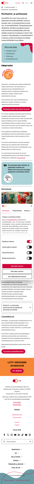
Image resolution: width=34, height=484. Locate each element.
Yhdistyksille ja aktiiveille (15, 464)
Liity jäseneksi (17, 417)
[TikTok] (22, 435)
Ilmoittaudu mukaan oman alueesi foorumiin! (16, 109)
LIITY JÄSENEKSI (17, 371)
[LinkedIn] (19, 435)
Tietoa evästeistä (9, 480)
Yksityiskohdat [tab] (17, 210)
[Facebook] (4, 435)
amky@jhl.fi (21, 158)
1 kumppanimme (11, 220)
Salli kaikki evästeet (17, 266)
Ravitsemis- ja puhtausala (9, 9)
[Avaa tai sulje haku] (23, 3)
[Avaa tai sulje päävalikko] (31, 3)
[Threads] (30, 435)
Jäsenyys (15, 460)
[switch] (29, 247)
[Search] (30, 441)
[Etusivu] (2, 7)
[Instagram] (12, 435)
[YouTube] (15, 435)
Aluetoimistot (17, 404)
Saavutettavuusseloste (23, 480)
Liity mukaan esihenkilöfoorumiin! (13, 351)
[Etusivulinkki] (4, 2)
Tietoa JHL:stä (16, 468)
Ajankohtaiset (16, 449)
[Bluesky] (26, 435)
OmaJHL (17, 3)
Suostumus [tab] (5, 210)
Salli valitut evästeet (17, 271)
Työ (16, 453)
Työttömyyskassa (17, 415)
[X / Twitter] (8, 435)
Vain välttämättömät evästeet (17, 276)
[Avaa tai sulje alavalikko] (21, 449)
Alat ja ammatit (15, 457)
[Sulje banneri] (31, 206)
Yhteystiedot (17, 402)
